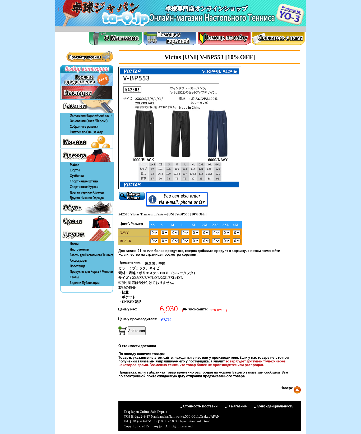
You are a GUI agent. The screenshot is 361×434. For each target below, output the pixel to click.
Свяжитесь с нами (278, 38)
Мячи (86, 142)
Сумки (86, 221)
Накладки (86, 92)
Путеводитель (224, 38)
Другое (86, 234)
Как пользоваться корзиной (170, 38)
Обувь (86, 207)
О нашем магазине (115, 38)
